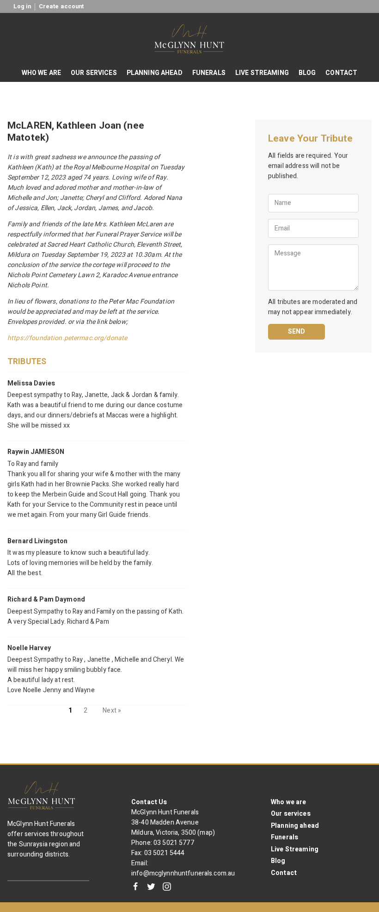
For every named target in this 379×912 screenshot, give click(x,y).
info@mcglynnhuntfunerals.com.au (183, 873)
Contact (284, 873)
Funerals (284, 837)
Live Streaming (294, 849)
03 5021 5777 (173, 843)
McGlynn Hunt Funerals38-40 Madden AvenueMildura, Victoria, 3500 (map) (173, 822)
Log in (22, 6)
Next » (112, 710)
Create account (61, 6)
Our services (291, 814)
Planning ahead (295, 826)
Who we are (288, 802)
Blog (278, 861)
